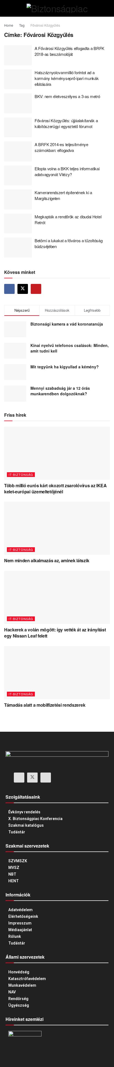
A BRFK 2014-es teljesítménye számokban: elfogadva (61, 147)
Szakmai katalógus (26, 825)
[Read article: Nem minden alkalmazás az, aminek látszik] (57, 528)
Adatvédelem (20, 910)
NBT (12, 874)
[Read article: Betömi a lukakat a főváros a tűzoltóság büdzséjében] (18, 248)
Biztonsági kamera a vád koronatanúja (66, 324)
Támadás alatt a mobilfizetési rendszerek (44, 705)
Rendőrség (18, 998)
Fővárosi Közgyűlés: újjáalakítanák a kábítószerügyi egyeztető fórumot (66, 123)
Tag (22, 25)
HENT (13, 881)
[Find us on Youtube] (36, 289)
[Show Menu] (6, 8)
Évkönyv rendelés (24, 812)
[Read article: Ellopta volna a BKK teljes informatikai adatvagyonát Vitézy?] (18, 176)
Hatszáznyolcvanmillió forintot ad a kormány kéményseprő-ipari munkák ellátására (67, 78)
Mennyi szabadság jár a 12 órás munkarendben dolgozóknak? (60, 390)
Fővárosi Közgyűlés (45, 25)
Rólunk (14, 936)
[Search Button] (107, 8)
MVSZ (13, 867)
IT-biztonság (21, 474)
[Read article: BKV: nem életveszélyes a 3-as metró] (18, 103)
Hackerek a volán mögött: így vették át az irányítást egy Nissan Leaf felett (55, 632)
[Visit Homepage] (57, 8)
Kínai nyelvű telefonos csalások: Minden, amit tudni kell (69, 348)
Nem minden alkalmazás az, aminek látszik (46, 560)
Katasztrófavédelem (27, 978)
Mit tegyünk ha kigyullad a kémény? (64, 366)
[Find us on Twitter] (22, 289)
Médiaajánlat (20, 930)
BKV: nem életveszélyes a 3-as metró (67, 96)
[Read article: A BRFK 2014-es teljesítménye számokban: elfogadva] (18, 151)
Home (8, 25)
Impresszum (20, 923)
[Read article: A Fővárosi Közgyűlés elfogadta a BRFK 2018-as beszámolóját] (18, 55)
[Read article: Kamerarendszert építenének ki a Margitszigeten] (18, 199)
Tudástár (16, 832)
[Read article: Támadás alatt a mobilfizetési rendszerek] (57, 672)
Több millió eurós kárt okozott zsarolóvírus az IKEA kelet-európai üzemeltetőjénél (55, 488)
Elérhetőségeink (23, 916)
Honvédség (18, 972)
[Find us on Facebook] (9, 289)
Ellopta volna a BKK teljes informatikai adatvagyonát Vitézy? (67, 171)
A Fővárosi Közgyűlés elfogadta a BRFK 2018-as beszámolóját (69, 51)
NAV (12, 992)
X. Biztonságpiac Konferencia (35, 818)
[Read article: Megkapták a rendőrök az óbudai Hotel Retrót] (18, 224)
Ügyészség (18, 1005)
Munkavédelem (22, 985)
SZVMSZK (17, 861)
